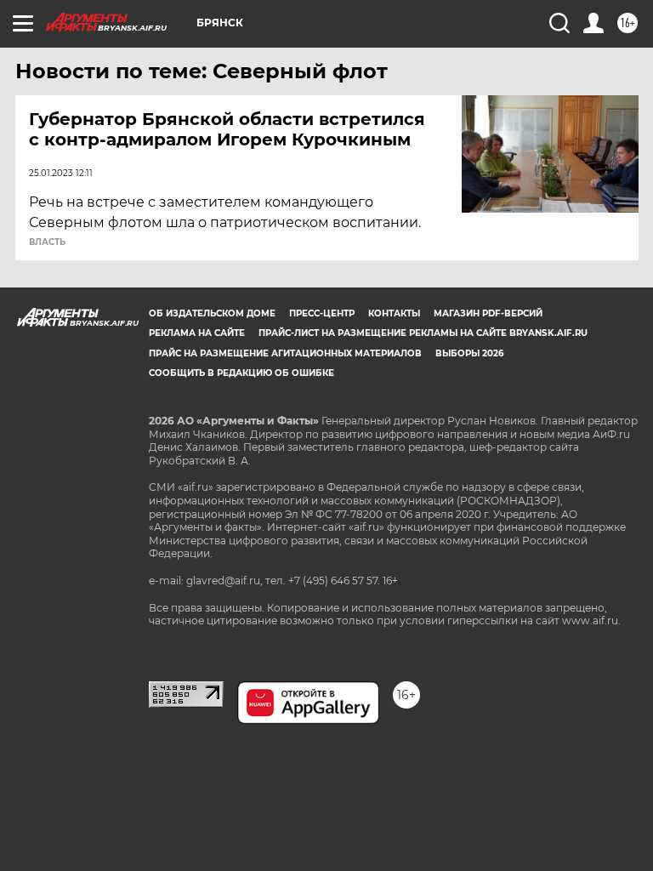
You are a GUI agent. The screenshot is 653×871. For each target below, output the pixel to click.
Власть (47, 242)
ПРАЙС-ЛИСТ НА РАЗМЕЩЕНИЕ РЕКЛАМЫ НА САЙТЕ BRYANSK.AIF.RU (423, 333)
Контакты (394, 313)
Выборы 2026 (469, 353)
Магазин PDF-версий (488, 313)
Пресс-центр (322, 313)
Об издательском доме (212, 313)
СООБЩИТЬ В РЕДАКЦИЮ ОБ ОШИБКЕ (241, 373)
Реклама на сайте (197, 333)
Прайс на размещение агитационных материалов (285, 353)
